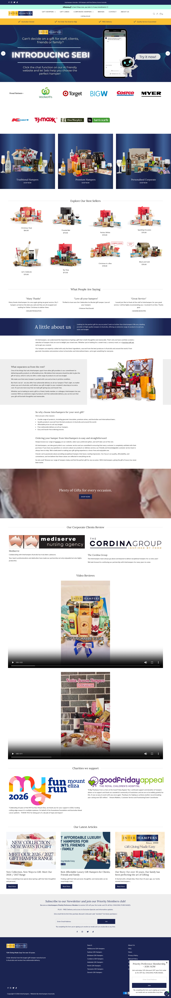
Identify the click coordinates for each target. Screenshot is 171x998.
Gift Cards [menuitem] (64, 12)
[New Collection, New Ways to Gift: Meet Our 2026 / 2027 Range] (31, 850)
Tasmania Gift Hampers (95, 969)
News (130, 952)
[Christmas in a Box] (105, 251)
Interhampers (24, 994)
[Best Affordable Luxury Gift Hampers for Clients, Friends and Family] (85, 850)
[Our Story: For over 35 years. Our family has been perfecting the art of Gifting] (140, 850)
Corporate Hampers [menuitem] (83, 12)
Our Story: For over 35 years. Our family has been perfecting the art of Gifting (137, 873)
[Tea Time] (65, 254)
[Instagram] (11, 2)
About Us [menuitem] (125, 12)
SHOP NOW (85, 496)
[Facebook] (9, 2)
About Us (131, 945)
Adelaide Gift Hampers (95, 962)
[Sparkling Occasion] (144, 217)
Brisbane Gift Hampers (95, 955)
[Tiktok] (17, 2)
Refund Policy (133, 959)
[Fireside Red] (65, 217)
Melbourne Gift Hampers (96, 948)
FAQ (129, 948)
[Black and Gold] (144, 250)
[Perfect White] (105, 218)
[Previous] (3, 53)
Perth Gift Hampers (94, 965)
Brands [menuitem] (101, 12)
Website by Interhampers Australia (42, 994)
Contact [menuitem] (112, 12)
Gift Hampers (48, 12)
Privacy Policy (133, 955)
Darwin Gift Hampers (94, 972)
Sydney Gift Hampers (94, 952)
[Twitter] (14, 2)
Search (89, 945)
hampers (58, 442)
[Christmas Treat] (26, 216)
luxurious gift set (128, 342)
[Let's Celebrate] (26, 255)
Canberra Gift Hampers (95, 959)
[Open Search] (154, 14)
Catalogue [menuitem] (85, 16)
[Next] (168, 53)
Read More (12, 886)
